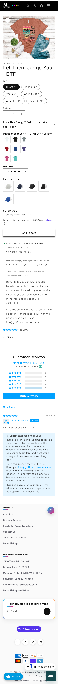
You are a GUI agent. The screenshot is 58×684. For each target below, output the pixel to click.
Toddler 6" (31, 87)
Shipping (9, 215)
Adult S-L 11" (13, 101)
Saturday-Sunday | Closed (18, 578)
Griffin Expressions (27, 672)
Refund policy (26, 676)
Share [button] (10, 337)
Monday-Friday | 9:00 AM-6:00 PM (23, 573)
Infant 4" (11, 87)
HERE (15, 303)
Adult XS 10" (31, 94)
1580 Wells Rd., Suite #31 (17, 561)
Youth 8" (11, 94)
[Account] (35, 6)
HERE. (27, 276)
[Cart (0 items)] (41, 6)
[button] (10, 329)
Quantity (7, 108)
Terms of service (22, 681)
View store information (18, 251)
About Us (8, 514)
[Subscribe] (47, 611)
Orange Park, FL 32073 (16, 567)
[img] (10, 415)
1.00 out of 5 (37, 363)
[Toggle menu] (48, 6)
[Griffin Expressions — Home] (11, 6)
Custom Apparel (12, 520)
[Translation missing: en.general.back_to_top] (50, 510)
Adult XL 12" (37, 101)
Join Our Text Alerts (14, 537)
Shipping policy (40, 681)
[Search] (28, 6)
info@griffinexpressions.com (35, 467)
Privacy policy (42, 676)
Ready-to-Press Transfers (18, 526)
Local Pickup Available (16, 590)
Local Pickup (10, 543)
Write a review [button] (28, 395)
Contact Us (9, 531)
